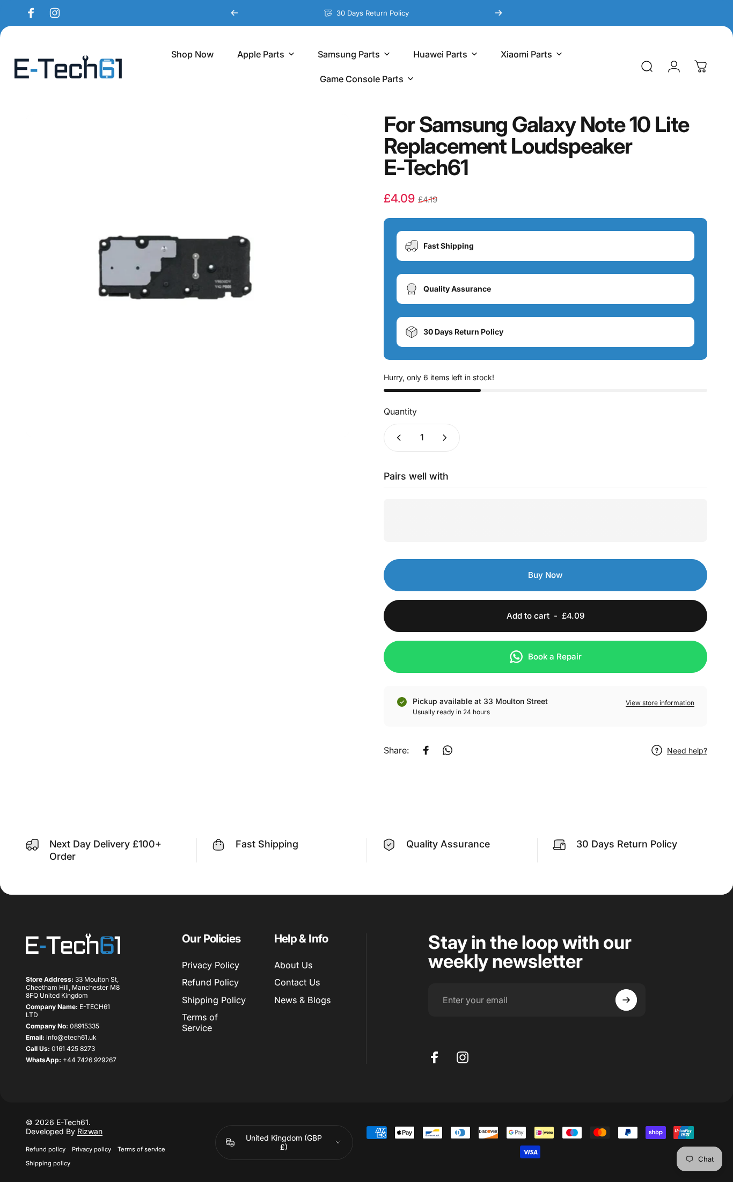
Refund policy (45, 1149)
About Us (293, 965)
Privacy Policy (210, 965)
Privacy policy (91, 1149)
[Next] (498, 13)
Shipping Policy (214, 1000)
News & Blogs (302, 1000)
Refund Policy (210, 982)
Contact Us (297, 982)
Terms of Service (200, 1022)
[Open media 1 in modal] (187, 276)
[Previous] (234, 13)
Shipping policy (48, 1163)
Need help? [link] (687, 750)
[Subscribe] (626, 1000)
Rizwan (89, 1131)
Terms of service (141, 1149)
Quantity (400, 411)
